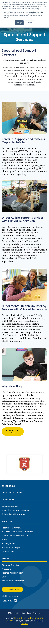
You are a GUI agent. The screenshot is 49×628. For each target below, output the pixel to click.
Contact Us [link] (13, 590)
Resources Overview (11, 528)
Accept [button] (19, 23)
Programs (6, 569)
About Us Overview (11, 565)
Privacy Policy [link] (20, 618)
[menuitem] (24, 489)
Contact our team (13, 431)
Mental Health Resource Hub (15, 536)
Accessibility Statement (13, 581)
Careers (5, 577)
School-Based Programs (13, 514)
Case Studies (8, 551)
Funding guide (8, 544)
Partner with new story (13, 573)
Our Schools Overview (12, 493)
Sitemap (24, 623)
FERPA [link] (39, 620)
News (4, 540)
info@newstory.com (11, 596)
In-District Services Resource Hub (17, 532)
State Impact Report (11, 547)
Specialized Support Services (15, 510)
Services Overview (10, 506)
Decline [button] (29, 23)
